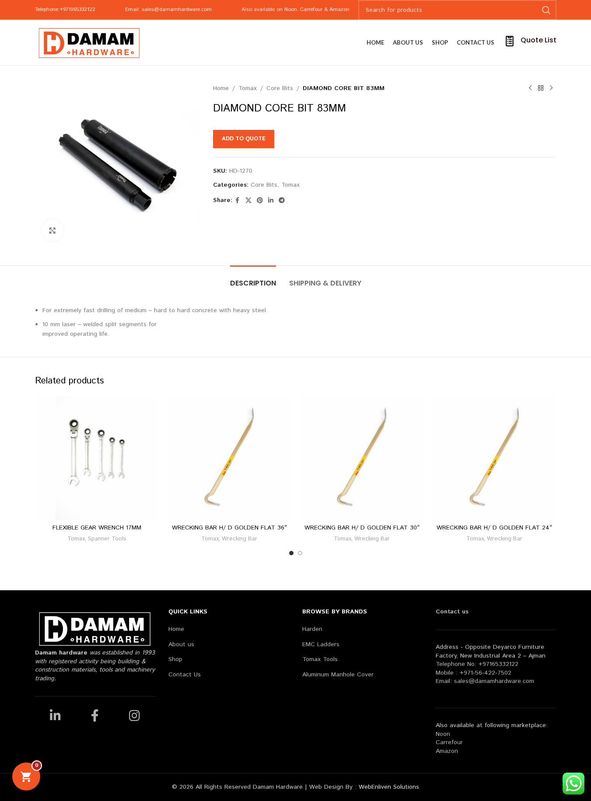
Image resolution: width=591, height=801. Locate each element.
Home (221, 88)
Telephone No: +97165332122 (477, 664)
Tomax (247, 88)
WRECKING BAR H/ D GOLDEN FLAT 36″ (229, 527)
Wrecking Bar (239, 539)
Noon (290, 9)
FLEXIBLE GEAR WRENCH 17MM (96, 527)
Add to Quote (244, 139)
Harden (312, 629)
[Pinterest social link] (260, 201)
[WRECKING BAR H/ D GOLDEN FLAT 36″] (229, 458)
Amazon (339, 9)
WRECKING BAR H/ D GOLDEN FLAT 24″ (494, 527)
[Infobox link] (529, 42)
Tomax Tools (320, 659)
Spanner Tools (107, 539)
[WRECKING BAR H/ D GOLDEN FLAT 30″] (362, 458)
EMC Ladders (320, 645)
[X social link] (248, 201)
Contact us (452, 611)
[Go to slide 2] (300, 553)
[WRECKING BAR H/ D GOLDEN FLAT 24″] (494, 458)
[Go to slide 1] (291, 553)
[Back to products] (540, 88)
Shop (175, 659)
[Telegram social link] (281, 201)
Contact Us (184, 675)
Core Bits (279, 88)
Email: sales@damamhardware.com (168, 9)
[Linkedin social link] (271, 201)
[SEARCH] (546, 10)
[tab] (253, 278)
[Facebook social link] (237, 201)
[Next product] (551, 88)
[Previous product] (530, 88)
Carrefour (311, 9)
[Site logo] (89, 42)
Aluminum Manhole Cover (338, 675)
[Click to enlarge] (52, 230)
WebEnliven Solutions (389, 787)
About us (181, 645)
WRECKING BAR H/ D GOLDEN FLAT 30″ (362, 527)
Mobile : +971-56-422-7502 (473, 673)
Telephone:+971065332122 (65, 9)
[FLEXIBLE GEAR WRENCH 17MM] (97, 458)
